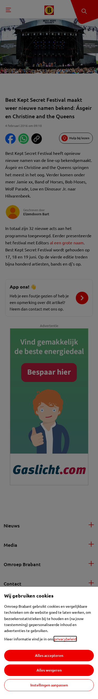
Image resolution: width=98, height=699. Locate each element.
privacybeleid (65, 638)
